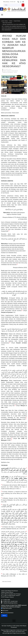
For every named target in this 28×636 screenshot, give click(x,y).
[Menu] (2, 15)
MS (11, 1)
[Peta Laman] (23, 1)
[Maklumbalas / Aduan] (20, 1)
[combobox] (13, 5)
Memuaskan (5, 610)
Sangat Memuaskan (7, 608)
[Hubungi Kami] (18, 1)
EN (13, 1)
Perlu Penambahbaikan (7, 612)
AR (14, 1)
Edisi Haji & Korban (6, 581)
